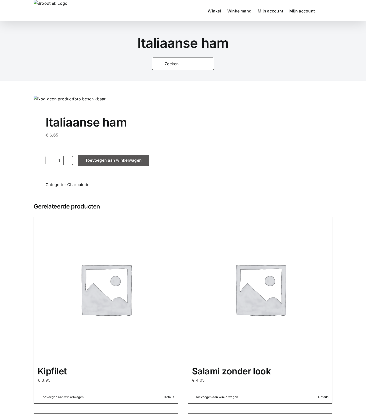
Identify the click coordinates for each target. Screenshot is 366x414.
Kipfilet (52, 371)
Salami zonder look (231, 371)
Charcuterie (78, 184)
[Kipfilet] (106, 289)
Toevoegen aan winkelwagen (113, 160)
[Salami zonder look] (260, 289)
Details (169, 397)
